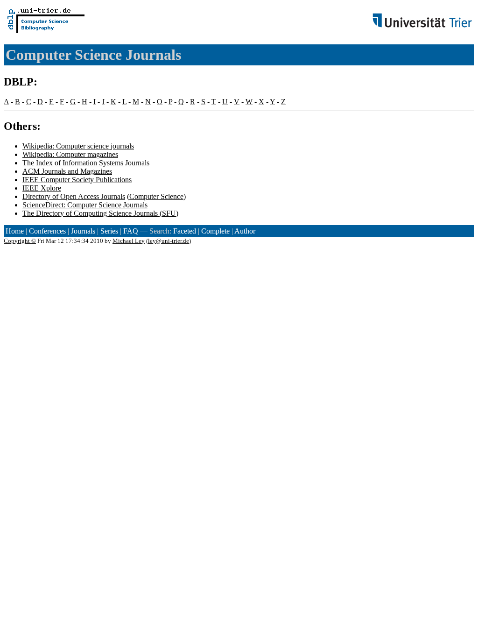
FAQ (130, 231)
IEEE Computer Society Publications (77, 180)
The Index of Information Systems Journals (85, 163)
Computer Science (156, 196)
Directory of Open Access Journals (73, 196)
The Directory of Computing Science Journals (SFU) (100, 213)
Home (15, 231)
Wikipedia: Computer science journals (78, 146)
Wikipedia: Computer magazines (70, 154)
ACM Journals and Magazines (67, 171)
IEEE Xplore (41, 188)
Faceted (184, 231)
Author (244, 231)
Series (109, 231)
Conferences (47, 231)
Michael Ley (128, 240)
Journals (83, 231)
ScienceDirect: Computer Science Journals (85, 205)
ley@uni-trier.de (168, 240)
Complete (215, 231)
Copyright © (20, 240)
